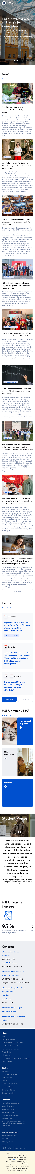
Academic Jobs (7, 1119)
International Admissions (10, 952)
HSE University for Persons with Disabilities (16, 1058)
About (4, 1033)
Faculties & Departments (10, 1046)
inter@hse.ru (6, 955)
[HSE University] (4, 3)
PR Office (5, 995)
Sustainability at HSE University (12, 1043)
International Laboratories (10, 1103)
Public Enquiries (7, 1061)
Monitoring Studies (8, 1112)
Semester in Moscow (9, 1090)
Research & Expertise (11, 101)
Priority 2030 (8, 276)
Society (7, 157)
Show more (17, 591)
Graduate (5, 1081)
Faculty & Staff (7, 1052)
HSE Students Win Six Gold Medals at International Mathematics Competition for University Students (17, 447)
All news (4, 79)
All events (5, 608)
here (14, 1159)
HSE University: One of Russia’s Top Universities (16, 22)
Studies (5, 1068)
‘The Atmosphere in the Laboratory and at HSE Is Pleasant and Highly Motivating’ (17, 391)
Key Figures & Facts (8, 1039)
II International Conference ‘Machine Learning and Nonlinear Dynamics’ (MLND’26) (16, 686)
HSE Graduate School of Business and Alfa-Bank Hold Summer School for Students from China (17, 501)
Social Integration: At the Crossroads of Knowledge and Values (15, 110)
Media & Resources (10, 1132)
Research (6, 1100)
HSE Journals (6, 1139)
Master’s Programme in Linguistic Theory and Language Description (19, 882)
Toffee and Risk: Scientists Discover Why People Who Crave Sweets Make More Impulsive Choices (17, 561)
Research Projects (8, 1109)
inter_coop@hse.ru (8, 991)
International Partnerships (10, 1049)
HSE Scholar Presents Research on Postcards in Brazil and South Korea (17, 334)
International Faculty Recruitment (13, 1016)
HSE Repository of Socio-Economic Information (13, 1149)
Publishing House (7, 1142)
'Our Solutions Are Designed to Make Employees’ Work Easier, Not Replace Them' (16, 166)
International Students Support (13, 972)
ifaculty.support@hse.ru (10, 1011)
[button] (3, 892)
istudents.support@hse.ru (10, 975)
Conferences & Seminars (10, 1115)
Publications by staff (9, 1135)
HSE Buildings (6, 1055)
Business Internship (8, 1093)
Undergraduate (7, 1077)
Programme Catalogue (9, 1074)
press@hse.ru (6, 999)
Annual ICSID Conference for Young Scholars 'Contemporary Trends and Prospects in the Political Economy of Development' (17, 658)
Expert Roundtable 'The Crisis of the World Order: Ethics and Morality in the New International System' (17, 626)
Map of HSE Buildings (9, 963)
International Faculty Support (12, 1008)
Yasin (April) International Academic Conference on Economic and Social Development (14, 1124)
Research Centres (8, 1106)
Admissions (5, 1071)
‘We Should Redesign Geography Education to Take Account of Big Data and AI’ (16, 222)
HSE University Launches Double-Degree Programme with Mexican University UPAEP (16, 285)
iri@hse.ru (5, 1020)
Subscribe (26, 699)
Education (7, 213)
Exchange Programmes (9, 1084)
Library (4, 1145)
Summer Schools (7, 1087)
